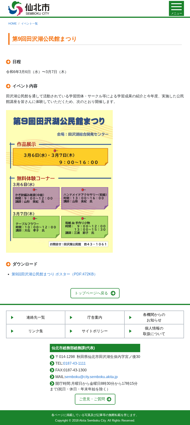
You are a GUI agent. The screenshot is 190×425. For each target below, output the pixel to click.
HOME (12, 23)
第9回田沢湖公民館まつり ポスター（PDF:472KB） (55, 274)
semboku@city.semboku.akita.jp (91, 377)
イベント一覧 (29, 23)
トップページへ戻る (91, 293)
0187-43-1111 (74, 363)
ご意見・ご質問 (92, 399)
